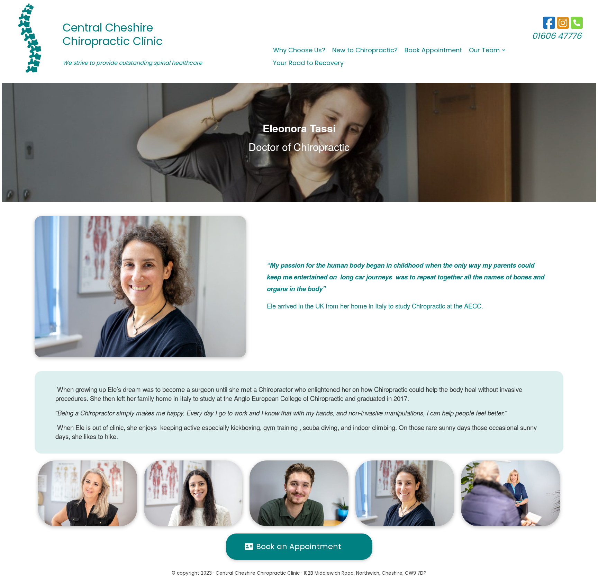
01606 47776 (556, 36)
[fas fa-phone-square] (577, 26)
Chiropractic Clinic (113, 41)
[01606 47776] (563, 26)
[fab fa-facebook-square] (549, 26)
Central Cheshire (108, 27)
